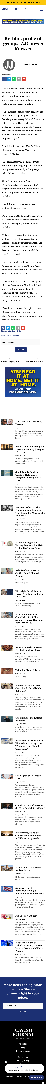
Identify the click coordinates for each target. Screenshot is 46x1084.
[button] (4, 79)
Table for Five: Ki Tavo (27, 670)
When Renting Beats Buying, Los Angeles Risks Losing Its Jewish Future (29, 545)
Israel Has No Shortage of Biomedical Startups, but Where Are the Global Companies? (29, 744)
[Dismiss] (6, 1062)
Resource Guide (23, 1051)
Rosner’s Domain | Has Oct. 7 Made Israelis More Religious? (29, 688)
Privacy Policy (23, 1060)
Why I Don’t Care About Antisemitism (28, 869)
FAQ (23, 1047)
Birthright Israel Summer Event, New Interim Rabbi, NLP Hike (29, 594)
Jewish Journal (15, 9)
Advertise (23, 1043)
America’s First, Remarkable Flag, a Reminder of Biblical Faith (29, 891)
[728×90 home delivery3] (23, 21)
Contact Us (23, 1056)
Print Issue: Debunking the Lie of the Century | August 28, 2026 (29, 449)
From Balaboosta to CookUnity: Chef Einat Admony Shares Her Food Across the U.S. (29, 618)
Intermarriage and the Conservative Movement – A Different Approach (29, 835)
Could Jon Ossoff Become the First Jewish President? (30, 807)
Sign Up (21, 350)
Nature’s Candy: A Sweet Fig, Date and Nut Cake (28, 649)
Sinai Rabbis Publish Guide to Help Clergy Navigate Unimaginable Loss (28, 476)
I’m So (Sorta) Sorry (26, 915)
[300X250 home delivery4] (23, 382)
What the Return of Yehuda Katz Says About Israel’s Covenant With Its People (29, 946)
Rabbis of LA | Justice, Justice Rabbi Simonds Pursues (27, 573)
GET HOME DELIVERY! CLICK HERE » (23, 2)
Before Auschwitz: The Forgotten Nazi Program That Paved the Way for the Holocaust (30, 511)
